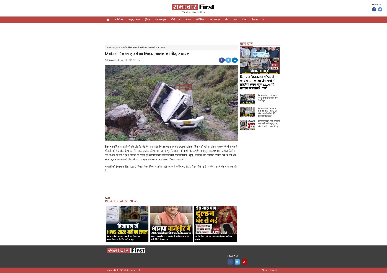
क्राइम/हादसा (134, 19)
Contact (273, 270)
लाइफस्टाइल (160, 19)
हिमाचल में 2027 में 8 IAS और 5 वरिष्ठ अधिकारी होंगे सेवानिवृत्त (268, 98)
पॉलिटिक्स (119, 19)
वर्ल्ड (235, 19)
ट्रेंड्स (244, 19)
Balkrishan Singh (112, 60)
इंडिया (147, 19)
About (264, 270)
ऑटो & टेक (175, 19)
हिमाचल (255, 19)
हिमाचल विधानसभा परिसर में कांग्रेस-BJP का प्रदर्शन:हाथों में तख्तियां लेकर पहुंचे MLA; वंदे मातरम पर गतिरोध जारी (257, 82)
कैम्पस (188, 19)
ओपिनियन (200, 19)
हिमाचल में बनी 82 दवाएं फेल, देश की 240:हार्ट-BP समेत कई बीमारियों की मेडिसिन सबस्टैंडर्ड (267, 112)
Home (109, 47)
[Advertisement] (193, 32)
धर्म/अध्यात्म (215, 19)
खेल (227, 19)
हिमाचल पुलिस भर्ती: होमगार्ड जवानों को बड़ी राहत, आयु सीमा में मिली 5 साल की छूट (269, 123)
